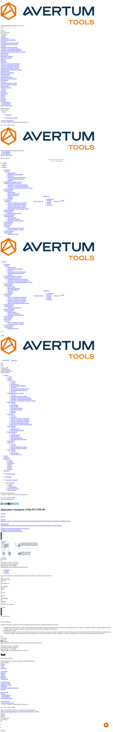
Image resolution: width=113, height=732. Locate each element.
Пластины (19, 525)
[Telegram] (18, 504)
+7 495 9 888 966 (5, 102)
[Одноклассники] (4, 504)
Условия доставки (6, 683)
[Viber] (11, 504)
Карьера (3, 676)
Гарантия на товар (6, 685)
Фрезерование (15, 405)
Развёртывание (15, 429)
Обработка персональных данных (29, 711)
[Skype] (16, 504)
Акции (3, 665)
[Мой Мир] (6, 504)
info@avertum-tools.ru (6, 105)
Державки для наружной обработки (11, 530)
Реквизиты (4, 686)
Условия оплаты (5, 682)
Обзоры (3, 694)
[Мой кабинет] (1, 334)
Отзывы (6, 571)
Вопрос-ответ (4, 692)
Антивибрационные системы (48, 525)
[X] (9, 504)
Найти (2, 715)
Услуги (3, 667)
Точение (13, 382)
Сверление (14, 417)
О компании (4, 671)
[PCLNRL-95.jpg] (19, 556)
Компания (10, 462)
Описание (7, 570)
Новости (3, 673)
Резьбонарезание (15, 435)
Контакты (3, 677)
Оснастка (13, 445)
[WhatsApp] (13, 504)
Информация (4, 679)
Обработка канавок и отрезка (19, 396)
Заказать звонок (11, 490)
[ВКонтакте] (2, 504)
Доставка (6, 573)
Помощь (3, 689)
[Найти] (2, 29)
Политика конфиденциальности (10, 688)
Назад (10, 377)
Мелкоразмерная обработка (8, 525)
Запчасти (59, 525)
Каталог (9, 378)
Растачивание (53, 521)
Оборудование (15, 453)
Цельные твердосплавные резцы (31, 525)
